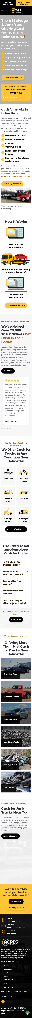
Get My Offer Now (13, 184)
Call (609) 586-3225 (14, 77)
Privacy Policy (21, 1011)
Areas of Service (10, 836)
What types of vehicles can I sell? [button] (13, 573)
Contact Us (16, 620)
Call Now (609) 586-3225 (8, 3)
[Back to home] (16, 10)
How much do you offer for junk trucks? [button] (14, 602)
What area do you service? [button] (13, 592)
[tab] (2, 428)
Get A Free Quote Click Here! (24, 3)
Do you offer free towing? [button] (12, 583)
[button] (2, 10)
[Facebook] (3, 1001)
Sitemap (4, 1013)
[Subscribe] (29, 996)
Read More (8, 371)
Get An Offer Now (14, 529)
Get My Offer (16, 901)
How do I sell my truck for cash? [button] (11, 563)
